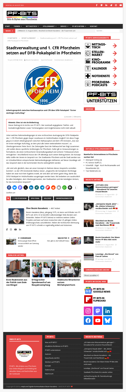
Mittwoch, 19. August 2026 (105, 194)
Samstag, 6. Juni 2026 (104, 259)
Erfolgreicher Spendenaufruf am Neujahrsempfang (41, 282)
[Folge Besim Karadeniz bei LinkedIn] (19, 229)
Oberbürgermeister (64, 198)
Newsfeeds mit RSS (52, 358)
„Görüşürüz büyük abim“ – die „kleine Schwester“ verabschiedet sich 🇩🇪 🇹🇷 (106, 206)
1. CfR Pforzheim (19, 198)
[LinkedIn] (106, 5)
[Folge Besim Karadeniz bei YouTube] (14, 229)
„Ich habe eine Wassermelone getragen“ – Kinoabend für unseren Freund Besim (106, 188)
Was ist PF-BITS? (51, 342)
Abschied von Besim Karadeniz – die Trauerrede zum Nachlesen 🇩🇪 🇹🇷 (107, 222)
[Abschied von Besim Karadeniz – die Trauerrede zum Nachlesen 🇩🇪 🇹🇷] (89, 223)
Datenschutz (50, 370)
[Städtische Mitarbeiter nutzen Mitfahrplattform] (69, 268)
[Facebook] (96, 5)
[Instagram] (116, 5)
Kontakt (93, 26)
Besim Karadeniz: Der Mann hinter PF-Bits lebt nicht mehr (107, 239)
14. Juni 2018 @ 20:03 (15, 60)
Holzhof (47, 198)
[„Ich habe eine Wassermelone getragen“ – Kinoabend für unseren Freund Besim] (89, 187)
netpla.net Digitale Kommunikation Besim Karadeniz (39, 386)
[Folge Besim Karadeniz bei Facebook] (7, 229)
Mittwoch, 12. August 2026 (105, 228)
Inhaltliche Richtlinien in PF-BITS (56, 346)
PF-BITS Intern (78, 26)
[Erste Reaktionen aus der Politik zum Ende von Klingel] (18, 268)
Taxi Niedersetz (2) (93, 171)
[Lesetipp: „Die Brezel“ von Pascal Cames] (89, 256)
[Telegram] (111, 5)
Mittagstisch (31, 26)
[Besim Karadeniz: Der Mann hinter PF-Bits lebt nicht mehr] (89, 240)
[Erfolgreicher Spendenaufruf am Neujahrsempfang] (43, 268)
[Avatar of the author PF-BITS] (24, 359)
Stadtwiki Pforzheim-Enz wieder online (98, 372)
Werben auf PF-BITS (52, 362)
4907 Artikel (55, 208)
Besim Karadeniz (32, 60)
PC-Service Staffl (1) (93, 162)
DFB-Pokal (35, 198)
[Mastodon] (101, 5)
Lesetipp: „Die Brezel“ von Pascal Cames (106, 255)
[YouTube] (120, 5)
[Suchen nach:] (107, 30)
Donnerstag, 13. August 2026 (106, 211)
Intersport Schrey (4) (94, 160)
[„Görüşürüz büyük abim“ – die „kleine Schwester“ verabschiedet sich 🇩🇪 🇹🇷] (89, 206)
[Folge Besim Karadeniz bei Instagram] (10, 229)
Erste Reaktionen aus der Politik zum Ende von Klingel (16, 282)
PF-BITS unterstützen (53, 350)
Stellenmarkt (49, 26)
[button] (9, 187)
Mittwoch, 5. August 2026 (105, 245)
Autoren (48, 354)
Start (7, 26)
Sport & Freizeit (46, 60)
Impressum (49, 374)
